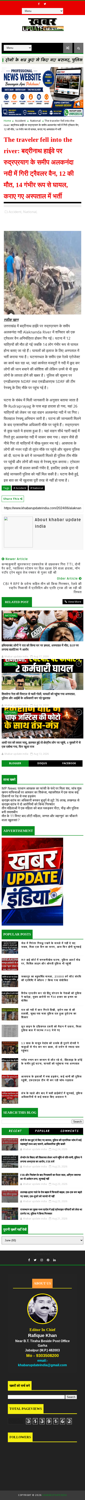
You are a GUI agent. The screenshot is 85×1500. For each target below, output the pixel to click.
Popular (42, 1131)
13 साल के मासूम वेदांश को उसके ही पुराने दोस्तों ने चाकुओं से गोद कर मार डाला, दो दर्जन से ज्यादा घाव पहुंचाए (50, 1047)
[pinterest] (48, 1260)
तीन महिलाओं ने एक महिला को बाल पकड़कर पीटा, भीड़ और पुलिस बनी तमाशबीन (40, 810)
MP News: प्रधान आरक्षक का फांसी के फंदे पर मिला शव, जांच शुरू (42, 788)
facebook (69, 763)
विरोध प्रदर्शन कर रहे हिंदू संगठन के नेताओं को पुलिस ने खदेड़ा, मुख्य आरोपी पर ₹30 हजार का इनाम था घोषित (51, 997)
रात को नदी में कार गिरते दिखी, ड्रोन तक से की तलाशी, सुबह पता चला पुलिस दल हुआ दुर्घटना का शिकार (49, 1013)
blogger (15, 763)
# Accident (19, 488)
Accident (20, 120)
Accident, (15, 212)
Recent (15, 1131)
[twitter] (45, 4)
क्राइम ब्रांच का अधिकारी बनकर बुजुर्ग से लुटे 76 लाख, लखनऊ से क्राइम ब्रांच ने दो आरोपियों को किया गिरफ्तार (40, 802)
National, (30, 212)
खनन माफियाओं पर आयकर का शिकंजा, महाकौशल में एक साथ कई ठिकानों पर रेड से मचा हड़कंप (40, 794)
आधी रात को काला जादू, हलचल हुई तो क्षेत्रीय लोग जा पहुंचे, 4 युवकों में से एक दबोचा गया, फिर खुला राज (41, 744)
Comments (69, 1131)
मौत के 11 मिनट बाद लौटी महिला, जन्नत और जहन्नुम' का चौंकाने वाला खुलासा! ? (39, 818)
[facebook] (39, 4)
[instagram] (41, 1260)
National (35, 120)
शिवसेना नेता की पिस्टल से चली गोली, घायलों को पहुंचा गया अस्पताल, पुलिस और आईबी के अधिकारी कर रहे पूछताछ (39, 696)
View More (74, 601)
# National (36, 488)
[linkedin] (54, 1260)
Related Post (17, 602)
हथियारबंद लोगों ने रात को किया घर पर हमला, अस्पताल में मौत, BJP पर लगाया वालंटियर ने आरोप (40, 647)
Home (7, 120)
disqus (42, 763)
